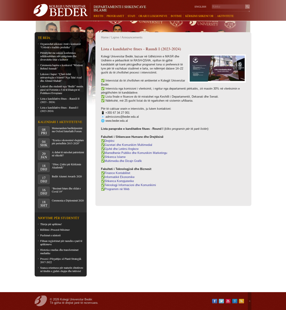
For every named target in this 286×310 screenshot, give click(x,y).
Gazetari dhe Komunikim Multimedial (128, 145)
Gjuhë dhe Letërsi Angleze (122, 149)
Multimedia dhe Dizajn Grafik (123, 161)
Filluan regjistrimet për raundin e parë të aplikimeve (61, 242)
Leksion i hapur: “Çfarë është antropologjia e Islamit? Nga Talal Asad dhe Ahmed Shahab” (61, 77)
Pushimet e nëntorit (50, 235)
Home (105, 37)
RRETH (98, 16)
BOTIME (176, 16)
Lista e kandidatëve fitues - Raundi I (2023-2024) (59, 109)
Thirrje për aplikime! (51, 224)
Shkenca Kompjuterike (119, 181)
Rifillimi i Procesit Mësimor (55, 229)
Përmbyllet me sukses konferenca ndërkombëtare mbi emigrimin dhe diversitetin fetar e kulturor (58, 56)
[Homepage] (61, 10)
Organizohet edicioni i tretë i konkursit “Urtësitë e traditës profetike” (60, 45)
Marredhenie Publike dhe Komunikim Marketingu (136, 153)
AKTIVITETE (225, 16)
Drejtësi (109, 140)
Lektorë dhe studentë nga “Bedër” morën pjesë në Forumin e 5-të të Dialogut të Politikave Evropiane (61, 89)
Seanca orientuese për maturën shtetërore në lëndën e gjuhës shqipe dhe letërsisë (61, 269)
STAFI (131, 16)
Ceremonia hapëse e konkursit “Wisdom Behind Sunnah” (61, 66)
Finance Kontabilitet (117, 173)
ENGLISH (200, 6)
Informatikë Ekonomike (120, 177)
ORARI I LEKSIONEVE (153, 16)
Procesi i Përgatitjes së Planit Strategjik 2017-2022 (60, 260)
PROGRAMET (115, 16)
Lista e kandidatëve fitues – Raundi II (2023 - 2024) (60, 100)
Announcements (132, 37)
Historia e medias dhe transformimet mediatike (59, 251)
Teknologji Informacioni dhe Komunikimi (130, 185)
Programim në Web (117, 189)
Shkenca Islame (115, 157)
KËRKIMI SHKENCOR (199, 16)
